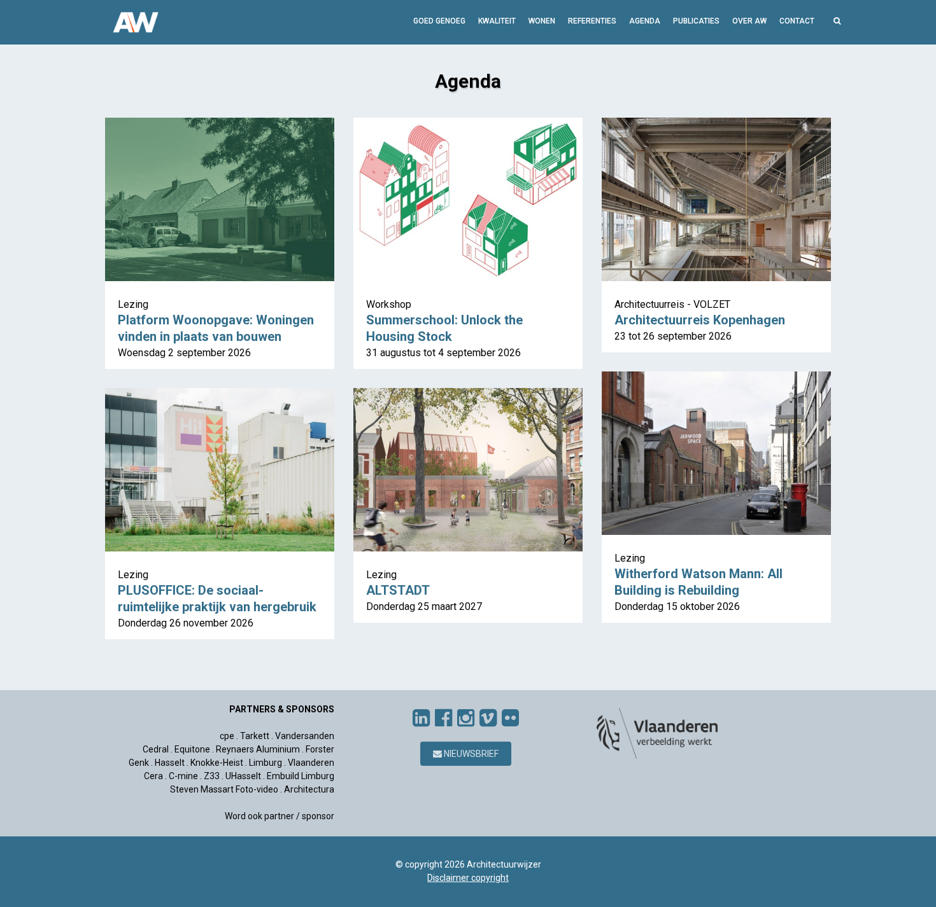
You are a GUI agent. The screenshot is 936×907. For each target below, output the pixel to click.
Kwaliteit (497, 21)
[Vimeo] (488, 718)
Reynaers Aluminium (258, 749)
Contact (796, 21)
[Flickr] (510, 718)
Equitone (192, 749)
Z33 (212, 776)
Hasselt (170, 763)
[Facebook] (443, 718)
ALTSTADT (398, 590)
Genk (139, 763)
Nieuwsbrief (470, 754)
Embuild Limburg (300, 776)
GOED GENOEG (439, 21)
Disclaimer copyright (468, 878)
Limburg (265, 763)
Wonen (541, 21)
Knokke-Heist (216, 763)
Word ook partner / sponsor (279, 816)
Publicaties (696, 21)
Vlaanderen (311, 763)
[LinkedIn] (421, 718)
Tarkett (254, 736)
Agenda (644, 21)
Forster (320, 749)
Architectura (309, 789)
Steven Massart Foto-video (224, 789)
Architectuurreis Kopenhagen (699, 320)
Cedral (156, 749)
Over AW (749, 21)
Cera (153, 776)
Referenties (592, 21)
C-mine (183, 776)
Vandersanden (304, 736)
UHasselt (243, 776)
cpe (227, 736)
